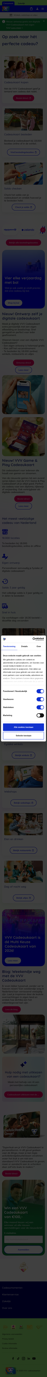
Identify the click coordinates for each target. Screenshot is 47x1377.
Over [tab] (39, 646)
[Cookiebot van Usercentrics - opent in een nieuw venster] (33, 639)
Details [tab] (24, 646)
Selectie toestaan (23, 735)
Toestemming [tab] (9, 646)
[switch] (40, 699)
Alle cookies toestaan (23, 727)
